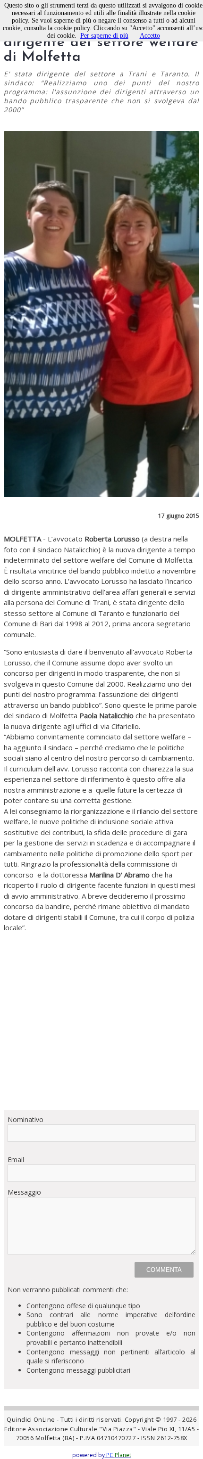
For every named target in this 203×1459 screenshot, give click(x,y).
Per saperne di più (104, 35)
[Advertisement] (101, 1021)
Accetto (150, 35)
